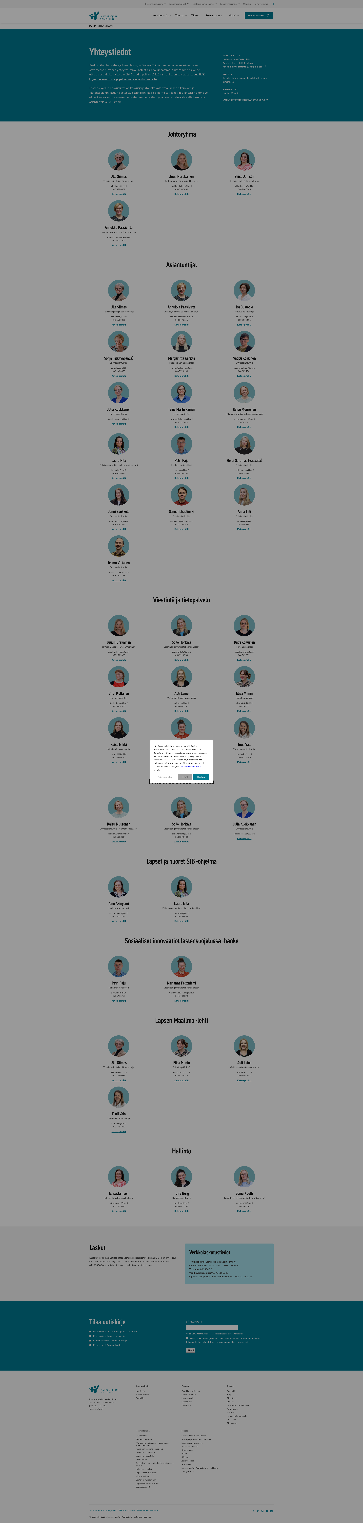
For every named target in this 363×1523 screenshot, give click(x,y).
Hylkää (185, 777)
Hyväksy (201, 777)
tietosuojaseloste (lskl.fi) (190, 766)
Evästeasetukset (165, 777)
